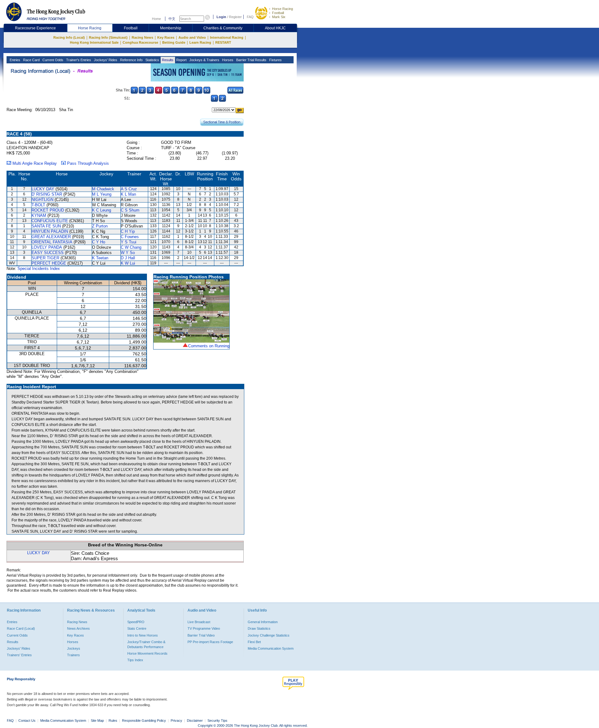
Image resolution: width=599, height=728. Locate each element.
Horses (227, 60)
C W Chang (131, 247)
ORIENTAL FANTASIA (52, 242)
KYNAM (39, 215)
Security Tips (217, 720)
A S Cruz (129, 189)
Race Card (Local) (21, 628)
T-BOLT (38, 205)
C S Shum (130, 210)
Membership (170, 28)
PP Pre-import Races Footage (210, 642)
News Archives (78, 628)
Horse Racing (282, 9)
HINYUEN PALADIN (50, 231)
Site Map (97, 720)
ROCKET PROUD (48, 210)
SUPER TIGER (45, 258)
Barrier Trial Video (201, 635)
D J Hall (128, 258)
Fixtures (275, 60)
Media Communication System (271, 648)
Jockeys (73, 648)
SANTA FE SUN (46, 226)
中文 (171, 19)
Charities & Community (222, 28)
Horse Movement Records (147, 653)
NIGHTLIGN (42, 199)
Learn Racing (200, 42)
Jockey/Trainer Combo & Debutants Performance (146, 644)
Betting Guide (173, 42)
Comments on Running (208, 346)
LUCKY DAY (43, 189)
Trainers (73, 655)
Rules (113, 720)
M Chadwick (103, 189)
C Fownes (130, 236)
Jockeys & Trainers (203, 60)
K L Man (128, 194)
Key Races (165, 37)
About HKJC (275, 28)
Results (167, 60)
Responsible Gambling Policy (144, 720)
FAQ (250, 17)
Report (181, 60)
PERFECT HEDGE (49, 263)
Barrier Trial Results (250, 60)
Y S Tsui (128, 242)
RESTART (223, 42)
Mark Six (278, 17)
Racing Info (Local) (69, 37)
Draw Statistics (259, 628)
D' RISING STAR (47, 194)
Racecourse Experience (35, 28)
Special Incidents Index (38, 268)
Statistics (151, 60)
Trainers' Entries (19, 655)
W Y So (128, 252)
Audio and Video (192, 37)
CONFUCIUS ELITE (50, 220)
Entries (14, 60)
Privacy (176, 720)
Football (278, 13)
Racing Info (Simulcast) (108, 37)
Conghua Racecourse (140, 42)
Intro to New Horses (142, 635)
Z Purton (100, 226)
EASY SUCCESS (48, 252)
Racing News (142, 37)
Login (221, 17)
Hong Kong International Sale (94, 42)
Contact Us (27, 720)
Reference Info (131, 60)
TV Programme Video (203, 628)
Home (156, 19)
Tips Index (135, 660)
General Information (263, 622)
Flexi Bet (254, 642)
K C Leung (101, 210)
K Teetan (100, 258)
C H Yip (128, 231)
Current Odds (52, 60)
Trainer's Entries (78, 60)
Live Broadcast (198, 622)
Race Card (31, 60)
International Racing (226, 37)
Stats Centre (136, 628)
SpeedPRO (135, 622)
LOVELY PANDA (47, 247)
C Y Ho (98, 242)
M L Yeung (101, 194)
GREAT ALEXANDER (51, 236)
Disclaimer (195, 720)
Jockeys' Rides (105, 60)
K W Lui (128, 263)
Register (235, 17)
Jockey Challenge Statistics (269, 635)
